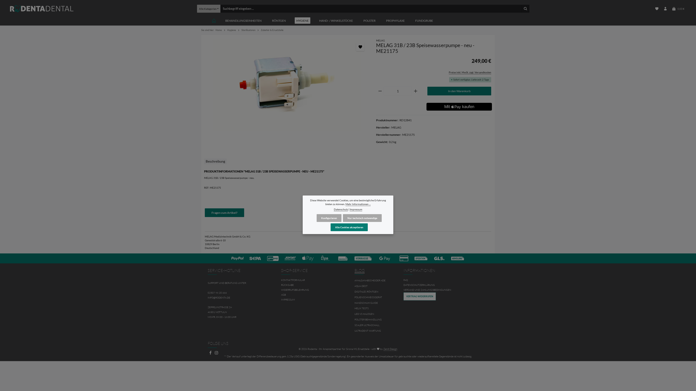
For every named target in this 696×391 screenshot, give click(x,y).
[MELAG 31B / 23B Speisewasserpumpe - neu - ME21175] (287, 85)
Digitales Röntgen (366, 291)
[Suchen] (525, 9)
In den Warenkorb (459, 91)
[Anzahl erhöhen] (416, 91)
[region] (286, 85)
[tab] (215, 161)
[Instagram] (216, 353)
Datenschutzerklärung (419, 284)
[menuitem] (311, 280)
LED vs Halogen (364, 313)
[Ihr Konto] (665, 9)
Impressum (288, 299)
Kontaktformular (293, 280)
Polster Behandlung (368, 319)
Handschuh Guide (366, 302)
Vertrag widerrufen (419, 296)
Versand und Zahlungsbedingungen (427, 289)
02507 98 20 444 (217, 292)
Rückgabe (287, 284)
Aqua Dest (361, 286)
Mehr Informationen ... (358, 204)
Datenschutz (341, 209)
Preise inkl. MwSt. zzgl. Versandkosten (470, 72)
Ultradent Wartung (368, 330)
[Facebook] (210, 353)
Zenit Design (390, 348)
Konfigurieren (329, 218)
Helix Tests (362, 308)
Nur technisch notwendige (362, 218)
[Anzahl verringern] (380, 91)
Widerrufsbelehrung (295, 289)
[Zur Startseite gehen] (41, 8)
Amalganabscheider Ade (370, 280)
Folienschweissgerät (368, 297)
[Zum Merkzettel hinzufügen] (360, 47)
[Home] (214, 20)
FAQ (405, 280)
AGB (283, 294)
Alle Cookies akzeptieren (349, 227)
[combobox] (371, 9)
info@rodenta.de (219, 297)
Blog (360, 270)
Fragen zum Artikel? (224, 212)
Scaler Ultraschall (367, 325)
